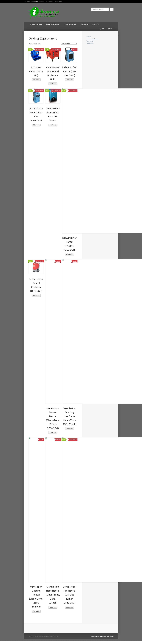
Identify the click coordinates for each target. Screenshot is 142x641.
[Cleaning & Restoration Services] (43, 19)
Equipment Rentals (69, 25)
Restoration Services (52, 25)
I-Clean (111, 636)
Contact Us (96, 24)
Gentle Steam (99, 636)
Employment (58, 1)
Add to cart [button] (36, 79)
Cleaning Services (35, 25)
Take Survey (49, 1)
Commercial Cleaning (37, 1)
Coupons (27, 1)
